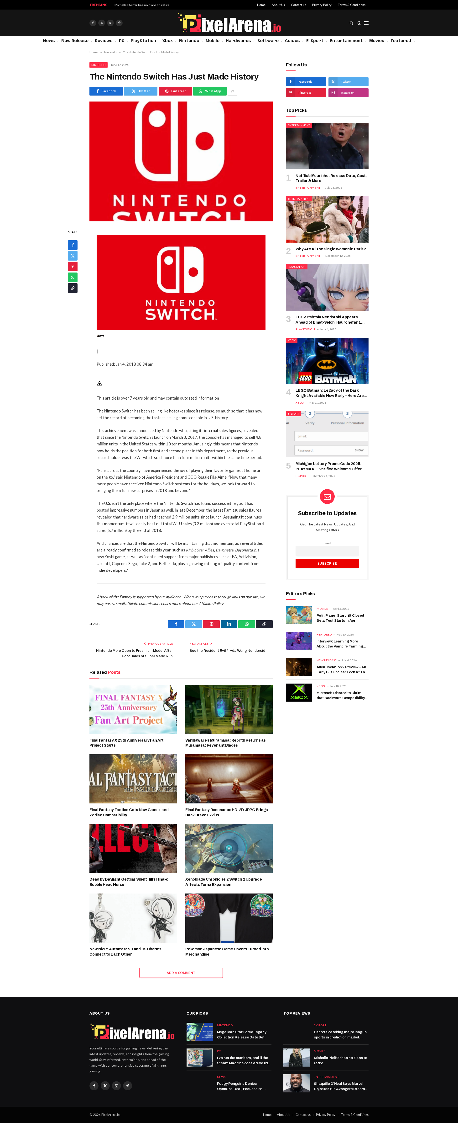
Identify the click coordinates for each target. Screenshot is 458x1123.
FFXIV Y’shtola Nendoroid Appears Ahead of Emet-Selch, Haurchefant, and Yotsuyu (328, 320)
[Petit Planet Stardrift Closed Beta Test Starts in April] (299, 615)
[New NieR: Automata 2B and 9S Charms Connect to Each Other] (133, 918)
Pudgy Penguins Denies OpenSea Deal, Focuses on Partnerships (240, 1086)
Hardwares (238, 41)
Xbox (167, 41)
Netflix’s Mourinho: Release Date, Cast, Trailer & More (331, 178)
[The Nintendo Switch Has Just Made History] (181, 161)
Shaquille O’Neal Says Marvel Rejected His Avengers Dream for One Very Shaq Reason (168, 5)
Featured (401, 41)
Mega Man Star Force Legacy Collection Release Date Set (241, 1034)
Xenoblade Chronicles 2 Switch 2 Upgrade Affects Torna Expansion (223, 882)
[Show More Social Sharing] (232, 91)
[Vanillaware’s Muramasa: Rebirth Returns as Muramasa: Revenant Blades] (229, 709)
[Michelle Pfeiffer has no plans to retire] (296, 1057)
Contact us (298, 5)
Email (327, 543)
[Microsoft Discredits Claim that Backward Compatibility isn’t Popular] (299, 693)
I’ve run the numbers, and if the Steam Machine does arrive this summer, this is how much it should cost (243, 1061)
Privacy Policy (322, 5)
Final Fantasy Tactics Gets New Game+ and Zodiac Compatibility (128, 812)
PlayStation (143, 41)
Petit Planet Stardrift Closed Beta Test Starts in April (340, 618)
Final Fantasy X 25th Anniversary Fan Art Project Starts (126, 743)
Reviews (104, 41)
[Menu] (366, 23)
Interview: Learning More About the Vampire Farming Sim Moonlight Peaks (340, 644)
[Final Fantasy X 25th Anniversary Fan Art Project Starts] (133, 709)
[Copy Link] (73, 288)
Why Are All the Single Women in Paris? (331, 249)
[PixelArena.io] (229, 23)
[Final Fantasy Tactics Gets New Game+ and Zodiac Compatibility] (133, 778)
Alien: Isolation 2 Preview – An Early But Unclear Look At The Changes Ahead (342, 670)
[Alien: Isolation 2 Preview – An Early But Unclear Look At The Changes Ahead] (299, 667)
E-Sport (314, 41)
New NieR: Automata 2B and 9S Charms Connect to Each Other (125, 951)
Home (261, 5)
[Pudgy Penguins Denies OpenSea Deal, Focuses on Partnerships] (200, 1083)
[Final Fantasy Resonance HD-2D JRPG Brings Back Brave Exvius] (229, 778)
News (49, 41)
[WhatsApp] (73, 277)
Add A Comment (181, 973)
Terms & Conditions (351, 5)
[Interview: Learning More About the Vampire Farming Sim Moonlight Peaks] (299, 641)
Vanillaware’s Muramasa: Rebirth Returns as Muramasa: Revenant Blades (225, 743)
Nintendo (189, 41)
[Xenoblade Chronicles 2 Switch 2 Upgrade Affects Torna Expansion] (229, 848)
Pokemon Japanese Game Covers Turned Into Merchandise (227, 951)
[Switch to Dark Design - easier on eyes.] (359, 23)
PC (121, 41)
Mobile (212, 41)
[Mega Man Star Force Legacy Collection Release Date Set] (200, 1032)
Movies (376, 41)
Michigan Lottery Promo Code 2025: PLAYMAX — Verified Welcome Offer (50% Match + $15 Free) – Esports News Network (331, 467)
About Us (278, 5)
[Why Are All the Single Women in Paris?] (327, 219)
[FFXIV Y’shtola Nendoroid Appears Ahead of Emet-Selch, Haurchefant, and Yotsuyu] (327, 287)
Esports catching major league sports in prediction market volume (340, 1035)
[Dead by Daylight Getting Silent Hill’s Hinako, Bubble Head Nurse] (133, 848)
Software (268, 41)
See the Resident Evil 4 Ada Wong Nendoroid (227, 650)
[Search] (351, 23)
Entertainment (346, 41)
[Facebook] (73, 245)
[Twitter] (73, 255)
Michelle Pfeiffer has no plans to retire (340, 1060)
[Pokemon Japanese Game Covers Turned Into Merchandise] (229, 918)
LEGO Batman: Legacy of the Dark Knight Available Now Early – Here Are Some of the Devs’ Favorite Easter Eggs (332, 393)
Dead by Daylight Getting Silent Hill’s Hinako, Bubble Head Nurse (129, 882)
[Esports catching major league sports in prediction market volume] (296, 1032)
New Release (74, 41)
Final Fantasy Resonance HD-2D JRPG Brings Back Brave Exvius (226, 812)
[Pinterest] (73, 266)
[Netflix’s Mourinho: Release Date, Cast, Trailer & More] (327, 146)
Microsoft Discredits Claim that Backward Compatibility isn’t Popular (341, 696)
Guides (292, 41)
